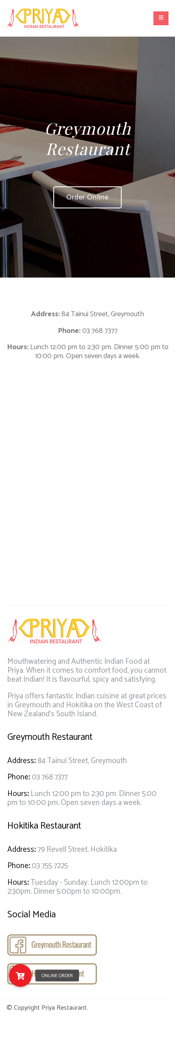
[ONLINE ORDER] (20, 975)
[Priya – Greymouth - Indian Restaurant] (43, 18)
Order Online (87, 197)
